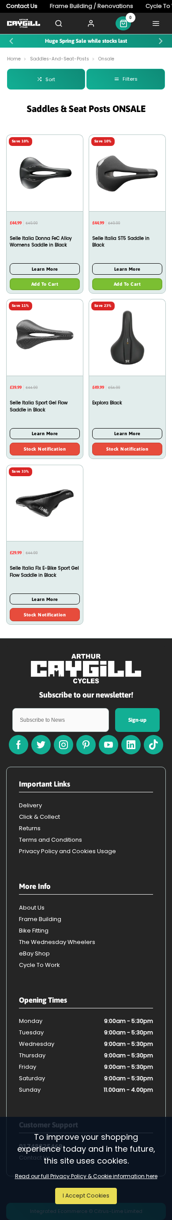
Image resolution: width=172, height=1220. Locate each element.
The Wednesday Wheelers (57, 942)
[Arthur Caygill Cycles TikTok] (153, 744)
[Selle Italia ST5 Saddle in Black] (127, 172)
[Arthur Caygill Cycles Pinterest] (86, 744)
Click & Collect (39, 817)
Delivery (30, 805)
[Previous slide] (11, 41)
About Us (32, 907)
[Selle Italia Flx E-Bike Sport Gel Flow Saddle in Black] (44, 503)
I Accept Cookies (86, 1195)
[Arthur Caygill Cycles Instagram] (63, 744)
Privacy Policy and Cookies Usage (67, 851)
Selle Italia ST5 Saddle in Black (121, 242)
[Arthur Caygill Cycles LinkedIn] (131, 744)
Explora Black (107, 402)
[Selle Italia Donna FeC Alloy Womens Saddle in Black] (44, 172)
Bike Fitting (34, 930)
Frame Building (40, 919)
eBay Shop (34, 953)
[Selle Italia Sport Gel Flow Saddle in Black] (44, 337)
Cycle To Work (39, 965)
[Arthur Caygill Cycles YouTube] (108, 744)
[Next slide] (160, 41)
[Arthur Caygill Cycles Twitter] (41, 744)
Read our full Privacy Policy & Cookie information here (86, 1176)
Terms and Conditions (50, 840)
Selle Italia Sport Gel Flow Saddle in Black (38, 406)
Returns (30, 828)
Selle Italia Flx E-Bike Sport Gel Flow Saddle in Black (44, 571)
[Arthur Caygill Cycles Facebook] (18, 744)
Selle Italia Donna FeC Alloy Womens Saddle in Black (41, 242)
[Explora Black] (127, 337)
